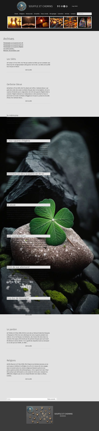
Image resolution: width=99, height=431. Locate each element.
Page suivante (52, 399)
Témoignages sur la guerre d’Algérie (13, 47)
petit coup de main (16, 236)
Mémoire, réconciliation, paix (11, 50)
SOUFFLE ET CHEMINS (41, 6)
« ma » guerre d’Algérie (18, 140)
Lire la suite (28, 70)
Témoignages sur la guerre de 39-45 (13, 45)
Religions (11, 360)
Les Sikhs (11, 59)
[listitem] (14, 22)
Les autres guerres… (8, 48)
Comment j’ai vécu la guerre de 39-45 (25, 173)
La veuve (11, 205)
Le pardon (12, 329)
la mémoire (12, 115)
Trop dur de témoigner (18, 298)
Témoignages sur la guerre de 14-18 (13, 43)
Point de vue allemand (18, 267)
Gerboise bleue (14, 84)
